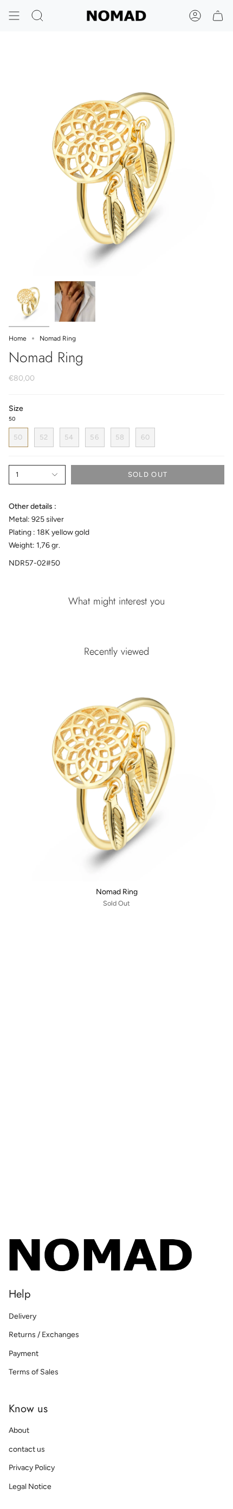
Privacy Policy (32, 1467)
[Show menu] (14, 15)
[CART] (217, 15)
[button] (37, 15)
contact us (27, 1449)
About (19, 1430)
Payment (23, 1353)
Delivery (22, 1316)
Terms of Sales (34, 1372)
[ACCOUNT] (195, 15)
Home (18, 338)
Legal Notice (30, 1486)
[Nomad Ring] (116, 773)
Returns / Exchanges (44, 1334)
